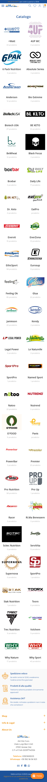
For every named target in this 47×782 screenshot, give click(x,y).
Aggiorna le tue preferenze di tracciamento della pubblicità (23, 777)
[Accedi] (39, 5)
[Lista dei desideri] (34, 5)
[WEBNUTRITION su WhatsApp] (29, 766)
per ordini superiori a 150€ (23, 2)
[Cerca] (30, 5)
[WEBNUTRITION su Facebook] (22, 766)
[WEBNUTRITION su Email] (18, 766)
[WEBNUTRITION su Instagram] (25, 766)
